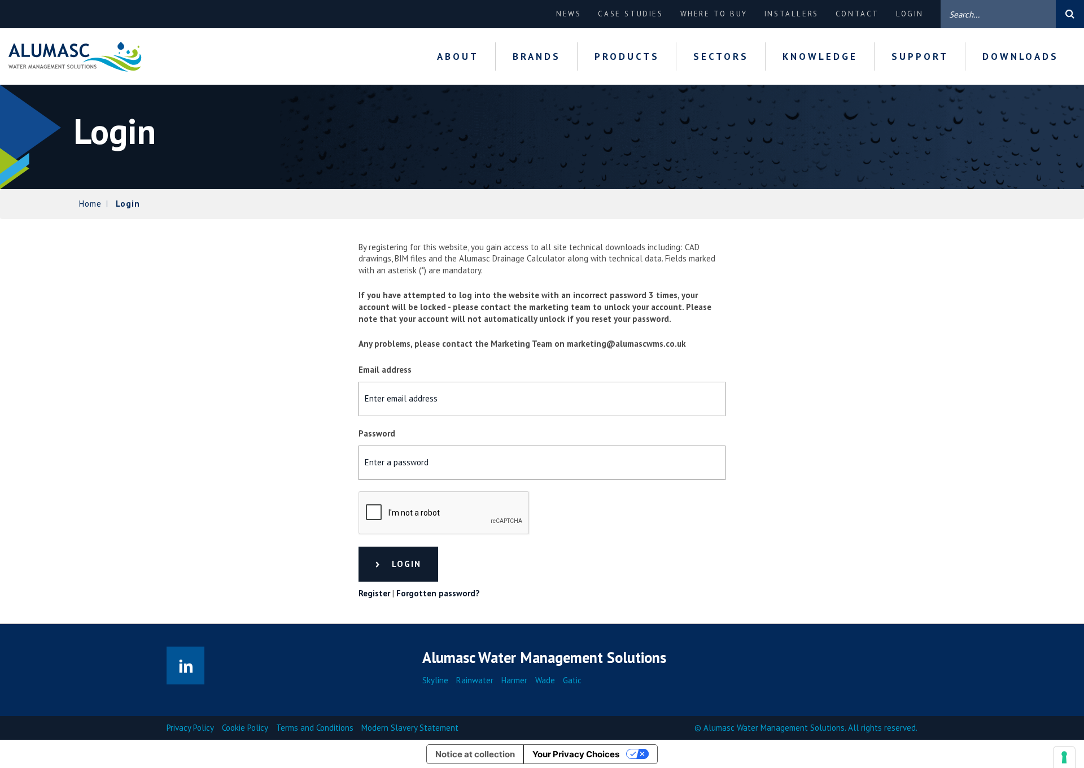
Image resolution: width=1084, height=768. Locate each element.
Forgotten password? (438, 593)
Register (374, 593)
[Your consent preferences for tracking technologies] (1064, 757)
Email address (385, 369)
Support (919, 56)
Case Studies (630, 14)
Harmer (514, 680)
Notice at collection (475, 754)
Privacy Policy (190, 727)
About (458, 56)
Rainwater (474, 680)
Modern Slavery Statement (409, 727)
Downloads (1020, 56)
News (568, 14)
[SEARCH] (1070, 14)
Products (627, 56)
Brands (537, 56)
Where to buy (714, 14)
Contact (857, 14)
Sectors (721, 56)
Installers (791, 14)
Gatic (572, 680)
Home (90, 203)
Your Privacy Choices (575, 754)
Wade (545, 680)
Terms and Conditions (314, 727)
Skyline (435, 680)
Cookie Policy (245, 727)
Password (377, 433)
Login (910, 14)
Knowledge (820, 56)
